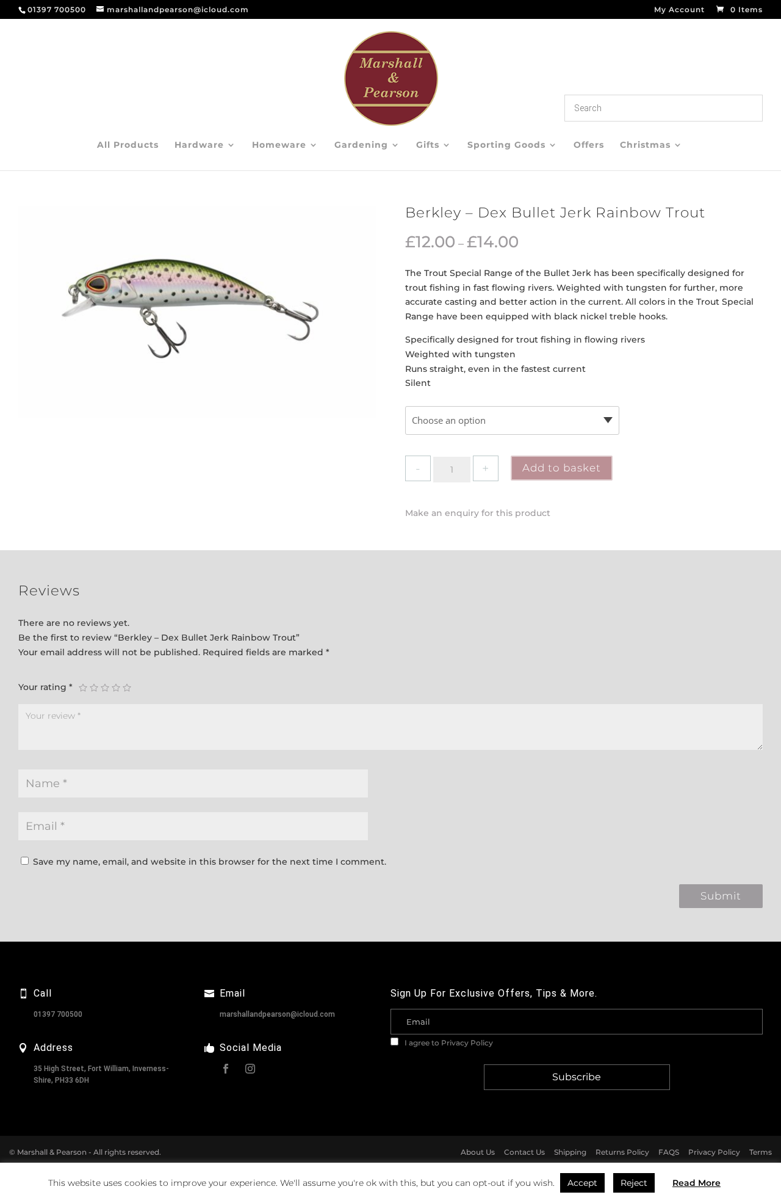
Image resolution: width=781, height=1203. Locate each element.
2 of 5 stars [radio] (94, 687)
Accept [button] (582, 1182)
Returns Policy (622, 1152)
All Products (128, 145)
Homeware (279, 145)
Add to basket (561, 468)
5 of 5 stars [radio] (127, 687)
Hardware (199, 145)
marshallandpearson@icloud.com (277, 1014)
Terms (760, 1152)
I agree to (448, 1042)
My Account (679, 10)
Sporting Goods (506, 145)
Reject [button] (634, 1182)
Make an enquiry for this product (477, 512)
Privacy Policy (467, 1042)
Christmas (645, 145)
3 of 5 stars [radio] (105, 687)
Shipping (570, 1152)
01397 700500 (58, 1014)
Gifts (427, 145)
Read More (696, 1182)
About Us (478, 1152)
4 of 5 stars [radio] (116, 687)
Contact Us (524, 1152)
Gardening (361, 145)
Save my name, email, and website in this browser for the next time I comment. (209, 861)
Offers (589, 145)
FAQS (668, 1152)
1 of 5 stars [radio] (83, 687)
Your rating (45, 686)
